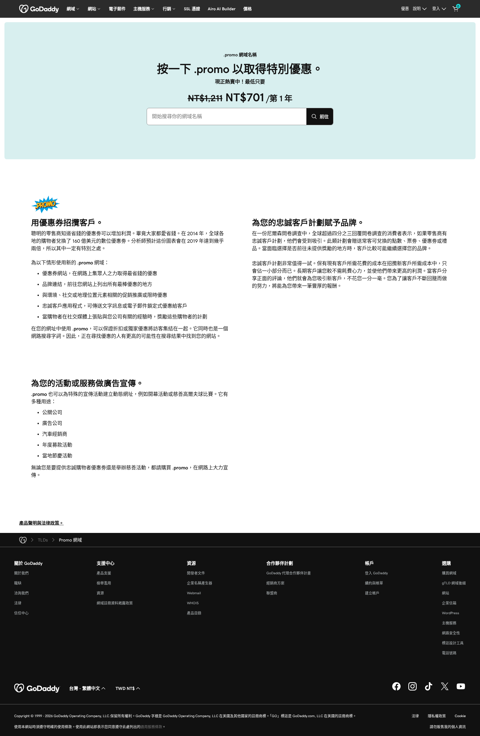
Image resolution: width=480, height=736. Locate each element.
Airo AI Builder (222, 9)
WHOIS (193, 603)
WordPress (450, 613)
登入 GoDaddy (376, 573)
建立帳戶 (372, 593)
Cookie (460, 716)
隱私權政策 (437, 716)
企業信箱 (449, 603)
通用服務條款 (151, 727)
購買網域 (449, 573)
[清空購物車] (455, 9)
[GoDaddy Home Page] (37, 688)
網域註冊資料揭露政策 (115, 603)
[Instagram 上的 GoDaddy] (413, 689)
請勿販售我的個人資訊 (448, 727)
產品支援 (104, 573)
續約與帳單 (374, 583)
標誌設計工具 (453, 643)
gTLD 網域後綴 (454, 583)
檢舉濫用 (104, 583)
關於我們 (21, 573)
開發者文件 (196, 573)
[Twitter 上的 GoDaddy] (445, 689)
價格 (247, 9)
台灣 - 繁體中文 (84, 688)
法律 (17, 603)
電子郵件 (117, 9)
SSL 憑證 (192, 9)
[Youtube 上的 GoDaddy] (461, 689)
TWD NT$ (125, 688)
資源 (100, 593)
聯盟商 (271, 593)
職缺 (17, 583)
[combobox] (227, 116)
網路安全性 (451, 633)
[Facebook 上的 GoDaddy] (396, 689)
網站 (445, 593)
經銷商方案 (275, 583)
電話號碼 (449, 653)
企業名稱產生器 (199, 583)
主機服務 (449, 623)
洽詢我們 (21, 593)
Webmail (194, 593)
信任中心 (21, 613)
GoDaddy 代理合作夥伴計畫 (288, 573)
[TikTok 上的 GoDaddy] (429, 689)
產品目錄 (194, 613)
